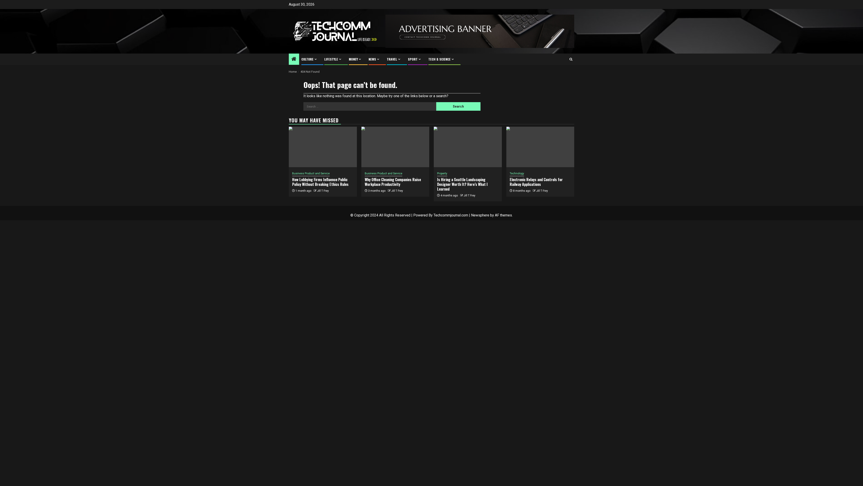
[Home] (293, 59)
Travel (392, 59)
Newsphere (480, 215)
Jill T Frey (323, 190)
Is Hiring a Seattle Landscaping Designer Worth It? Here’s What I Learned (462, 184)
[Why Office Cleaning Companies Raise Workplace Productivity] (395, 147)
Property (442, 173)
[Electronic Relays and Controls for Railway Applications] (540, 147)
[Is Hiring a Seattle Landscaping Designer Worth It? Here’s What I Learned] (468, 147)
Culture (307, 59)
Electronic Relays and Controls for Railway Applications (536, 182)
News (372, 59)
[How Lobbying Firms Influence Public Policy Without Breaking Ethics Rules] (323, 147)
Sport (413, 59)
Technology (517, 173)
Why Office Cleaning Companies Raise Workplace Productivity (393, 182)
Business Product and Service (311, 173)
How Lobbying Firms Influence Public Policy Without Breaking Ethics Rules (320, 182)
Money (353, 59)
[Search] (571, 59)
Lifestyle (331, 59)
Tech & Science (439, 59)
